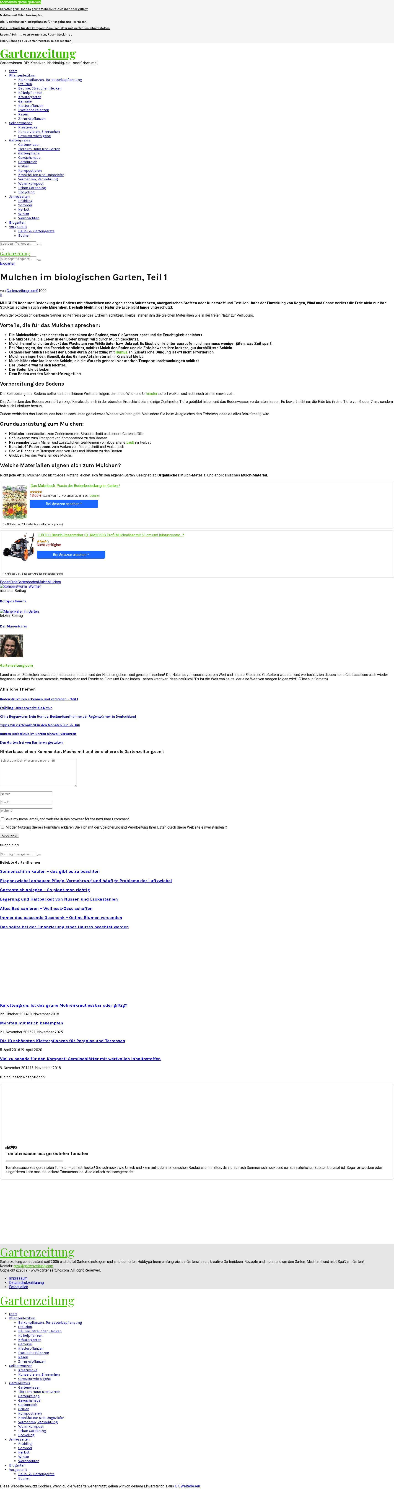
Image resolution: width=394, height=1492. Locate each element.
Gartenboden (28, 582)
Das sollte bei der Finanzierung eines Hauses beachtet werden (64, 926)
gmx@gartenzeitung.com (33, 1266)
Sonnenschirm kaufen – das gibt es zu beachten (50, 871)
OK (177, 1486)
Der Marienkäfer (13, 626)
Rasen (23, 114)
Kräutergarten (29, 97)
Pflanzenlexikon (22, 75)
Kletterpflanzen (31, 105)
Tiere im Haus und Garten (39, 149)
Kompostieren (30, 170)
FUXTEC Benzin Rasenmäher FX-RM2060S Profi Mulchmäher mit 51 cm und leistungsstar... (111, 535)
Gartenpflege (28, 153)
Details (94, 495)
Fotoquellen (18, 1287)
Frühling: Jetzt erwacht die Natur (26, 708)
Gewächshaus (29, 157)
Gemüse (25, 101)
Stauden (25, 84)
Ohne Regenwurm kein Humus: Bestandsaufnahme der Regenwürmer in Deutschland (68, 716)
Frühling (25, 201)
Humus (121, 352)
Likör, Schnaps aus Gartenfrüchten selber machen (35, 41)
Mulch (42, 582)
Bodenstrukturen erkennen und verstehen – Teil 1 (39, 699)
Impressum (18, 1278)
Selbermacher (20, 123)
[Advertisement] (38, 966)
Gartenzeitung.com (21, 291)
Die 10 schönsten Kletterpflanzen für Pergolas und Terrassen (43, 21)
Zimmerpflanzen (32, 118)
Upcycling (26, 192)
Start (13, 71)
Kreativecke (27, 127)
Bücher (24, 235)
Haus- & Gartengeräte (36, 231)
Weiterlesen (190, 1486)
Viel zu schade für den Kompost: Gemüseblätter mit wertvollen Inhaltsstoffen (55, 28)
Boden (5, 582)
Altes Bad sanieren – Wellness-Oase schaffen (46, 908)
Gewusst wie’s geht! (34, 136)
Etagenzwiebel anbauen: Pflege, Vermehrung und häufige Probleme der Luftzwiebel (86, 880)
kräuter (151, 394)
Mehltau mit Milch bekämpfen (21, 15)
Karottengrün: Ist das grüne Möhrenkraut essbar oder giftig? (44, 9)
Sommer (25, 205)
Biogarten (17, 222)
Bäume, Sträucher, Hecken (40, 88)
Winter (23, 214)
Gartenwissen (29, 144)
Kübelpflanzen (30, 92)
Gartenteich (27, 162)
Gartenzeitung (38, 53)
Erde (14, 582)
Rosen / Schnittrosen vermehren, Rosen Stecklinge (36, 34)
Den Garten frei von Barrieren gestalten (31, 742)
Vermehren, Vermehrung (38, 179)
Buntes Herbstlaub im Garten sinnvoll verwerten (38, 734)
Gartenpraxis (19, 140)
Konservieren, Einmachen (39, 131)
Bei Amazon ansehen (64, 504)
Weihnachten (28, 218)
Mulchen (54, 582)
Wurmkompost (31, 183)
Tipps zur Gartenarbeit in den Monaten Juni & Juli (40, 725)
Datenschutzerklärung (26, 1282)
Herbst (23, 209)
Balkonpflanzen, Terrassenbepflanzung (50, 79)
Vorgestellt (18, 227)
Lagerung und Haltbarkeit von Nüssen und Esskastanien (59, 899)
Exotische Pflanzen (33, 110)
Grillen (23, 166)
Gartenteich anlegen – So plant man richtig (45, 889)
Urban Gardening (32, 188)
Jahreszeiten (19, 196)
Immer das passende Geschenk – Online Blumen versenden (61, 917)
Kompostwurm (13, 601)
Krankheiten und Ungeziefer (41, 175)
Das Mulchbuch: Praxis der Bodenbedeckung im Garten (75, 486)
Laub (130, 442)
